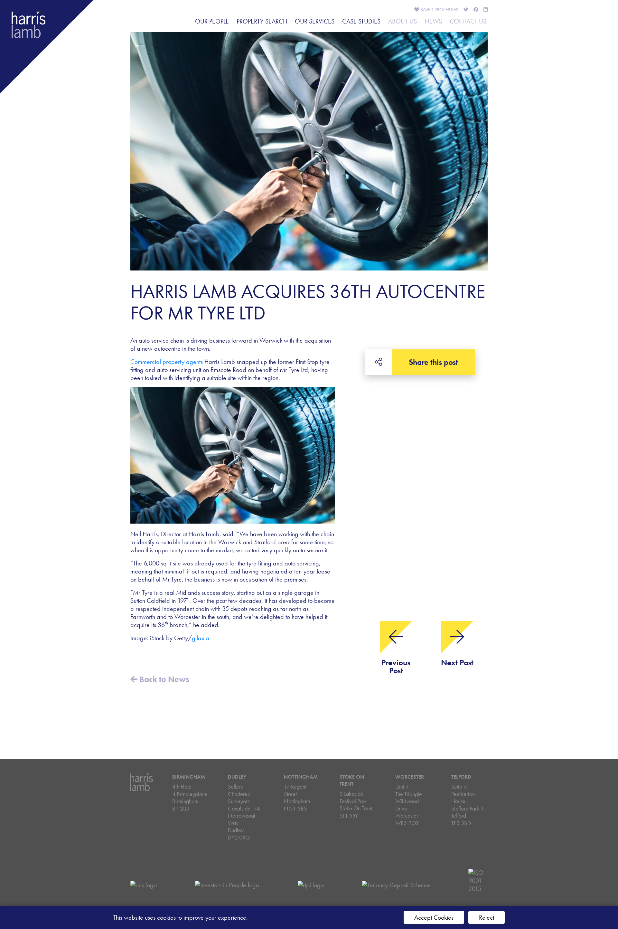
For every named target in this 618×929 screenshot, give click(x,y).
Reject (486, 917)
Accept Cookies (434, 917)
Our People (212, 21)
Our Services (314, 21)
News (433, 21)
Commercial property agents (166, 361)
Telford (461, 776)
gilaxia (200, 638)
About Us (402, 21)
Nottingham (301, 776)
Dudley (237, 776)
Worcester (409, 776)
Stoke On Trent (352, 780)
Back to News (163, 679)
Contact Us (468, 21)
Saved (438, 9)
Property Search (262, 21)
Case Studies (361, 21)
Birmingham (188, 776)
